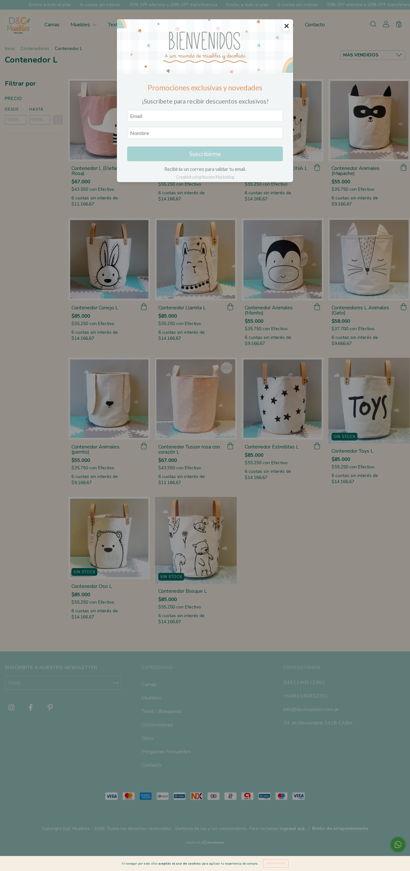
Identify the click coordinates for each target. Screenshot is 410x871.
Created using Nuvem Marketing (205, 177)
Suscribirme (205, 153)
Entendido (275, 863)
